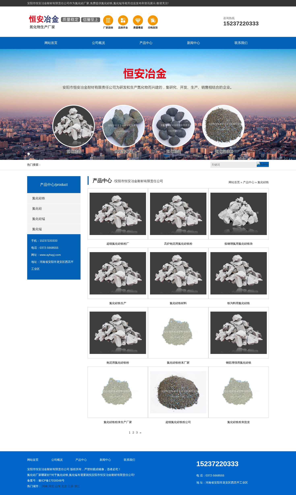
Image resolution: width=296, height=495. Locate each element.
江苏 (70, 486)
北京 (64, 486)
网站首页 (51, 43)
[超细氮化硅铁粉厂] (118, 213)
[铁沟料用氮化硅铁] (238, 273)
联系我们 (241, 43)
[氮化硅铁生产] (118, 273)
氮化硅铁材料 (178, 303)
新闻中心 (193, 43)
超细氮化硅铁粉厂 (118, 243)
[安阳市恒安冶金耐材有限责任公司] (93, 32)
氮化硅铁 (38, 198)
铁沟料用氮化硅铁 (238, 303)
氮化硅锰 (38, 218)
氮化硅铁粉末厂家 (178, 362)
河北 (51, 486)
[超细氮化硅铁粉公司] (178, 392)
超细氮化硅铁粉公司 (178, 422)
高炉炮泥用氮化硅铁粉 (178, 243)
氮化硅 (37, 208)
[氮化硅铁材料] (178, 273)
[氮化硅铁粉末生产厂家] (118, 392)
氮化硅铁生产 (117, 303)
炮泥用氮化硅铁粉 (118, 362)
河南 (45, 486)
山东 (58, 486)
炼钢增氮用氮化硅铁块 (239, 243)
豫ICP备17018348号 (51, 480)
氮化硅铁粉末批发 (238, 422)
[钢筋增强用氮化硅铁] (238, 332)
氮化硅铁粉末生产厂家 (118, 422)
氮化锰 (37, 229)
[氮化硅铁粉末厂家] (178, 332)
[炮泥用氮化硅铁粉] (118, 332)
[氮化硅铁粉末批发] (238, 392)
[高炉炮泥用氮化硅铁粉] (178, 213)
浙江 (77, 486)
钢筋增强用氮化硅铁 (238, 362)
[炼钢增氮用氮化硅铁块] (238, 213)
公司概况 (98, 43)
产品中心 (146, 43)
